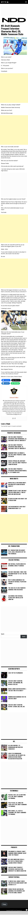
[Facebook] (15, 418)
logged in (9, 426)
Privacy (4, 904)
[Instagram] (13, 418)
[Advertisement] (14, 88)
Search (2, 634)
